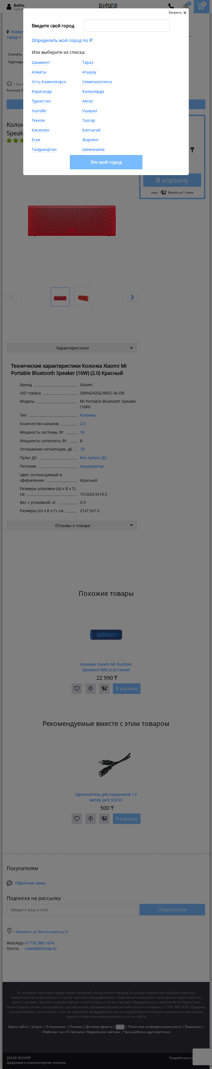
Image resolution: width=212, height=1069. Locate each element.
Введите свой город (53, 26)
